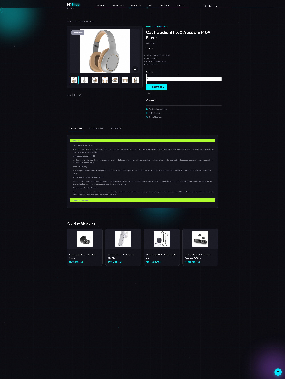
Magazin (101, 6)
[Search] (204, 5)
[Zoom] (135, 69)
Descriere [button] (77, 140)
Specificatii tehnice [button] (80, 200)
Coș (150, 6)
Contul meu (118, 6)
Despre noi (164, 6)
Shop (75, 21)
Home (69, 21)
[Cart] (210, 5)
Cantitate (149, 72)
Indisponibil (158, 87)
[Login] (216, 5)
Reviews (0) (116, 128)
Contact (180, 6)
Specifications (96, 128)
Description (76, 128)
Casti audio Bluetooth (87, 21)
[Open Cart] (278, 372)
